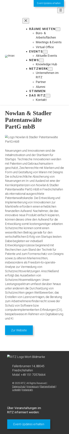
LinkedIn (16, 389)
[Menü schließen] (25, 21)
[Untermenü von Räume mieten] (58, 29)
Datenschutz (18, 386)
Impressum (33, 386)
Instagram (27, 389)
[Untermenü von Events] (45, 52)
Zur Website (19, 330)
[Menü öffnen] (60, 10)
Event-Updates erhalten (49, 3)
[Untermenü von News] (41, 60)
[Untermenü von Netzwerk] (50, 69)
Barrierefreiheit (47, 386)
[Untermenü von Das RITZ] (48, 95)
